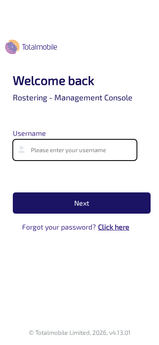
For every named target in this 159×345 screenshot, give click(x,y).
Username (29, 133)
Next (81, 203)
